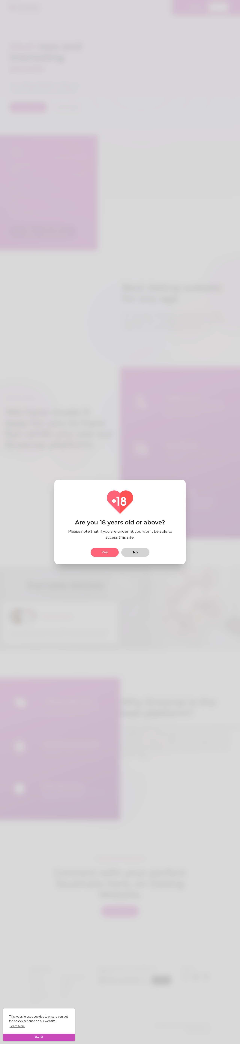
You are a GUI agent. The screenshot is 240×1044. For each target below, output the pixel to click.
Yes (105, 552)
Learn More (17, 1026)
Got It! (39, 1037)
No (135, 552)
